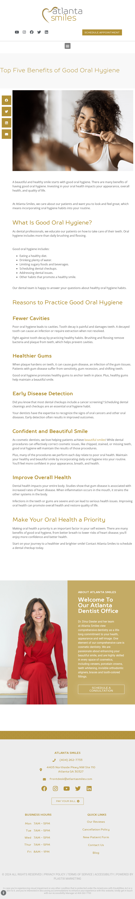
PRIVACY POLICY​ (55, 874)
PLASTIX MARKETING (67, 878)
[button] (67, 46)
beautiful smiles (95, 440)
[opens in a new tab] (17, 32)
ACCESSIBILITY (104, 874)
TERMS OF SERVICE (79, 874)
